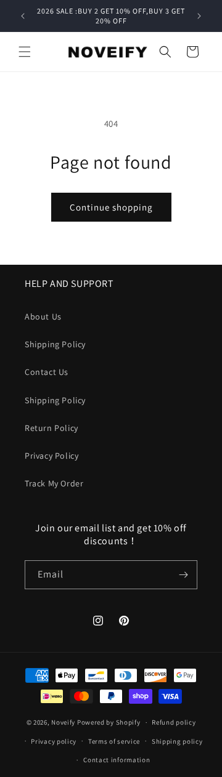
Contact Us (46, 371)
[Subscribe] (183, 574)
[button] (24, 51)
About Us (43, 316)
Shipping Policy (55, 344)
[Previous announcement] (22, 16)
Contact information (116, 759)
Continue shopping (111, 207)
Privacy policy (53, 741)
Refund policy (173, 722)
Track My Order (54, 483)
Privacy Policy (51, 455)
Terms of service (114, 741)
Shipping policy (177, 741)
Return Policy (51, 427)
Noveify (63, 722)
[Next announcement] (199, 16)
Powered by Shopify (109, 722)
